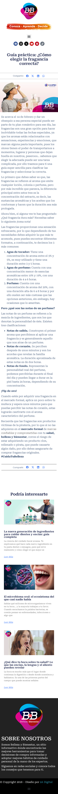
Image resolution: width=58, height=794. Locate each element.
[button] (29, 36)
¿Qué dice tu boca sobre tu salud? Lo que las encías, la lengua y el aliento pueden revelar (28, 665)
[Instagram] (21, 44)
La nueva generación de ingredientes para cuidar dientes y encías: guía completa (29, 534)
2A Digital (46, 782)
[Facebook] (16, 44)
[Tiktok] (42, 44)
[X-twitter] (26, 44)
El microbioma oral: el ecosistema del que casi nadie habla (29, 598)
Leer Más (8, 557)
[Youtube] (32, 44)
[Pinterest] (37, 44)
